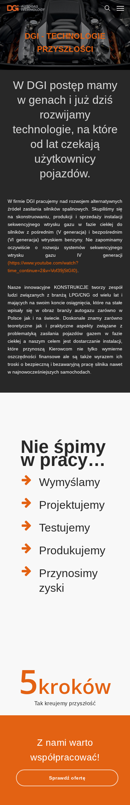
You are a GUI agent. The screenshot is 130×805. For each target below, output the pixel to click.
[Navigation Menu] (120, 8)
